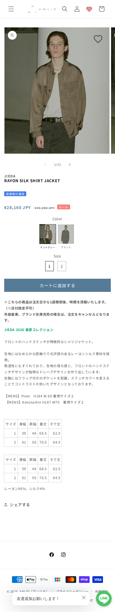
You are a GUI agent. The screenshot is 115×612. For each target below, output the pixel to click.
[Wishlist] (89, 9)
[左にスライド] (45, 164)
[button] (11, 9)
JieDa (10, 175)
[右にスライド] (70, 164)
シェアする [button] (20, 504)
